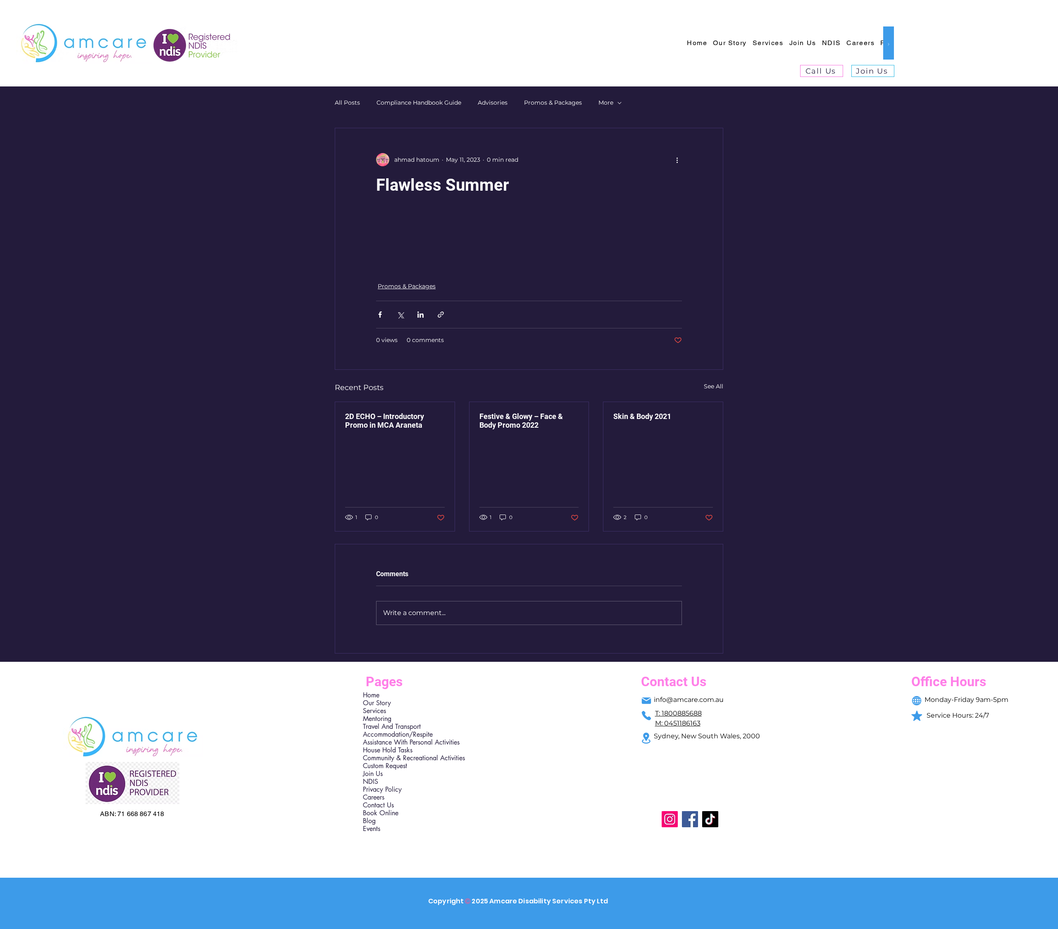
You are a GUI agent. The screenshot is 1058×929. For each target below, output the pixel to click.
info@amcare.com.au (689, 700)
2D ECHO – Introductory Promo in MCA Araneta (384, 420)
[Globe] (916, 700)
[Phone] (646, 715)
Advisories (493, 102)
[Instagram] (670, 819)
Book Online (380, 813)
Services (374, 711)
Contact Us (378, 805)
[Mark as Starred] (916, 715)
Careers (373, 797)
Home (371, 695)
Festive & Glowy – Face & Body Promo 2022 (521, 420)
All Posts (347, 102)
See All (713, 386)
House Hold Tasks (387, 750)
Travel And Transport (392, 726)
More (605, 102)
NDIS (370, 781)
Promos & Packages (553, 102)
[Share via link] (441, 314)
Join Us (373, 774)
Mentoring (377, 719)
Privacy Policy (382, 789)
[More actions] (677, 160)
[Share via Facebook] (380, 314)
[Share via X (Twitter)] (400, 314)
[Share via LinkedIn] (420, 314)
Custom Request (385, 766)
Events (371, 829)
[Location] (646, 738)
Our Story (377, 703)
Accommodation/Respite (398, 734)
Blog (369, 821)
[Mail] (646, 700)
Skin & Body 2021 (642, 416)
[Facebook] (690, 819)
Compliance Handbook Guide (418, 102)
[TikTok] (710, 819)
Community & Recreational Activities (398, 758)
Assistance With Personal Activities (398, 742)
